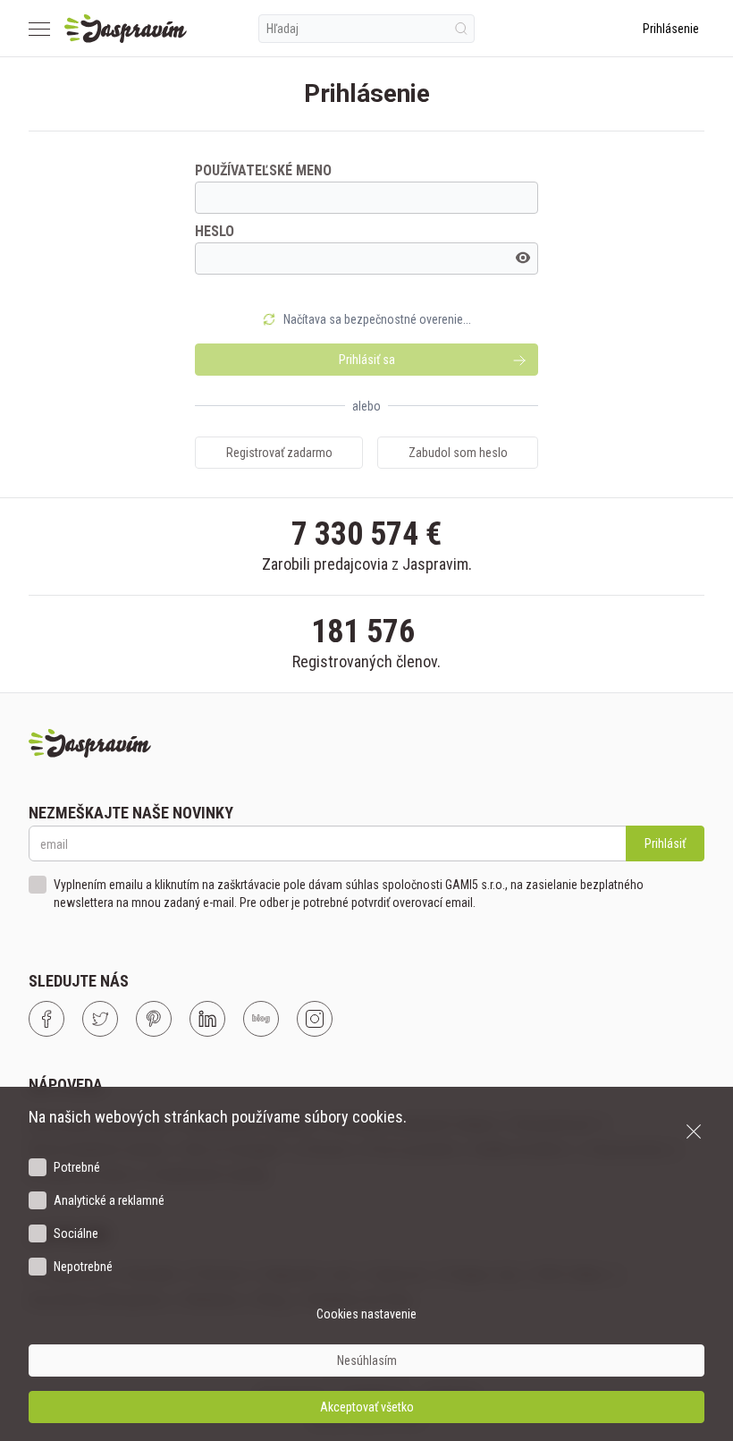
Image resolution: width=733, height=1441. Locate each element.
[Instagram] (315, 1019)
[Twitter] (100, 1019)
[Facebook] (46, 1019)
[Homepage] (125, 28)
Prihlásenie (671, 28)
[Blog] (261, 1019)
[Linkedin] (207, 1019)
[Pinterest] (154, 1019)
